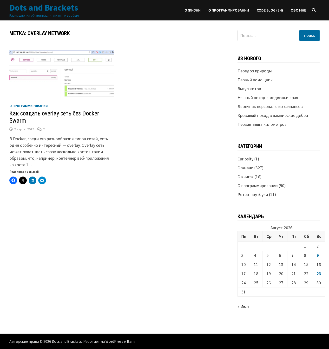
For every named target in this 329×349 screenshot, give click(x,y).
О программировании (228, 10)
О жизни (192, 10)
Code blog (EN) (270, 10)
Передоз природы (254, 71)
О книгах (245, 176)
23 (318, 273)
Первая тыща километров (262, 124)
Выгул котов (249, 88)
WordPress (114, 341)
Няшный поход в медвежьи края (267, 97)
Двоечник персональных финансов (270, 106)
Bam (131, 341)
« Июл (243, 306)
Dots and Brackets (43, 7)
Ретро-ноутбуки (252, 194)
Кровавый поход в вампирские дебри (272, 115)
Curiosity (245, 159)
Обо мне (298, 10)
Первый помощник (255, 79)
